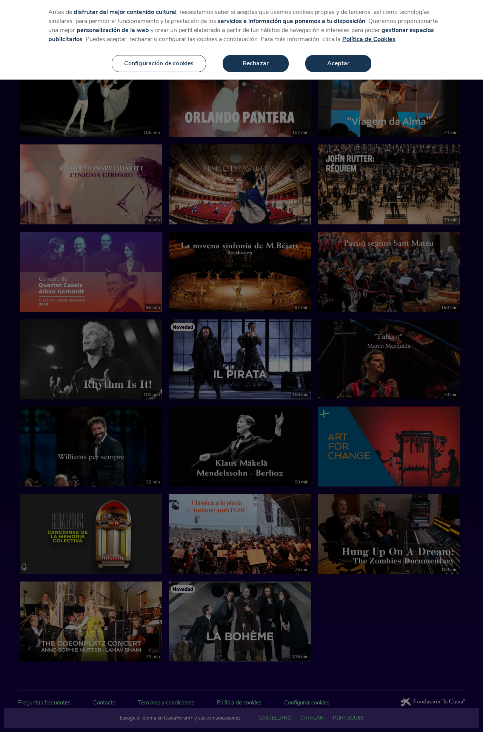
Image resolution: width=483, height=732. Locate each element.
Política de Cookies (368, 39)
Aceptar (338, 63)
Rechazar (256, 63)
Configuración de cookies (159, 63)
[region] (241, 40)
